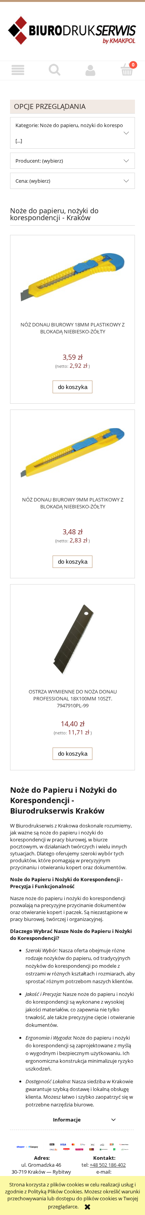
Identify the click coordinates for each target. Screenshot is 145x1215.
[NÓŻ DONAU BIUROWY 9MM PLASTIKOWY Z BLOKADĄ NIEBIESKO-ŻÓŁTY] (72, 457)
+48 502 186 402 (108, 1164)
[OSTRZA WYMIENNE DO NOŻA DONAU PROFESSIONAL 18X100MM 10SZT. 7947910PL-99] (72, 640)
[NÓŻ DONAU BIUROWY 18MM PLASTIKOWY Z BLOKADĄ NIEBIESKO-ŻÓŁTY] (72, 282)
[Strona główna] (72, 35)
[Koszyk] (127, 69)
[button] (18, 70)
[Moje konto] (91, 70)
